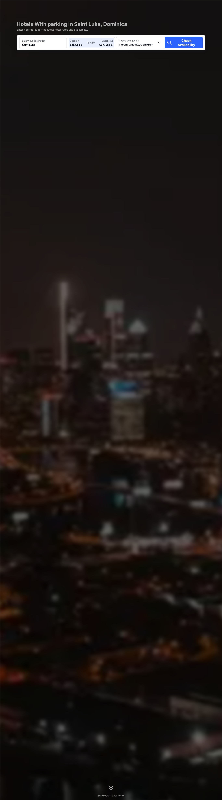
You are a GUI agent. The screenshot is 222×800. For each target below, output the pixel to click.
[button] (194, 5)
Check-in (74, 40)
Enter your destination (33, 40)
